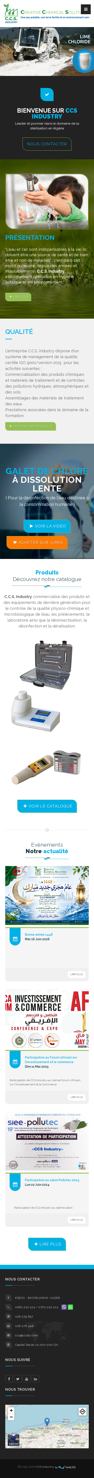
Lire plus (21, 296)
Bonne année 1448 (39, 934)
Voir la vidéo (50, 526)
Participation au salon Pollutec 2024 (52, 1180)
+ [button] (11, 1410)
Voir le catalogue (50, 806)
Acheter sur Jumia (41, 542)
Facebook (9, 1379)
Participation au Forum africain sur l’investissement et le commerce (51, 1060)
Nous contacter (47, 144)
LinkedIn (35, 1379)
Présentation (29, 237)
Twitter (18, 1379)
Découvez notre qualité (33, 426)
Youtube (26, 1379)
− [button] (11, 1417)
